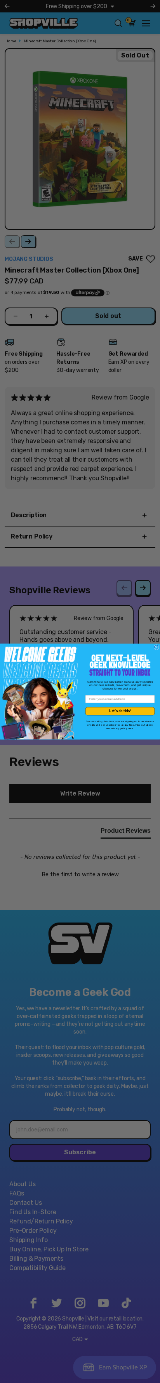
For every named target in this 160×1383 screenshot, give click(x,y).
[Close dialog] (156, 647)
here (130, 728)
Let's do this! (119, 711)
